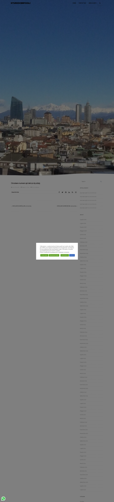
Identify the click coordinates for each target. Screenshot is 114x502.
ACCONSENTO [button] (65, 255)
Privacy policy (44, 255)
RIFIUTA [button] (72, 255)
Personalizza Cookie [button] (54, 255)
